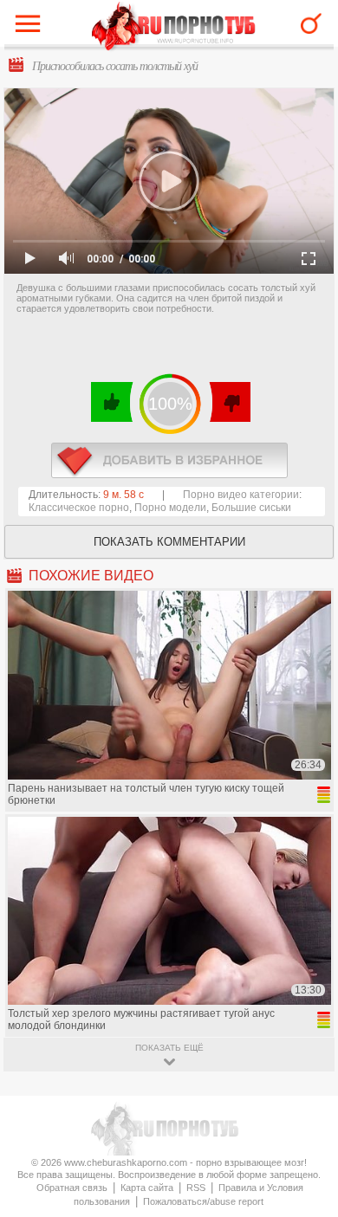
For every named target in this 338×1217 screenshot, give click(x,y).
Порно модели (170, 508)
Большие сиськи (251, 508)
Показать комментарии (169, 541)
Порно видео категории (241, 495)
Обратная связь (71, 1187)
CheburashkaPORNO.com (174, 27)
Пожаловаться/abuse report (203, 1201)
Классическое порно (79, 508)
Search (311, 23)
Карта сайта (146, 1187)
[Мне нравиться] (112, 402)
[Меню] (32, 28)
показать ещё (169, 1047)
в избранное (169, 460)
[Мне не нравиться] (229, 402)
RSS (195, 1187)
